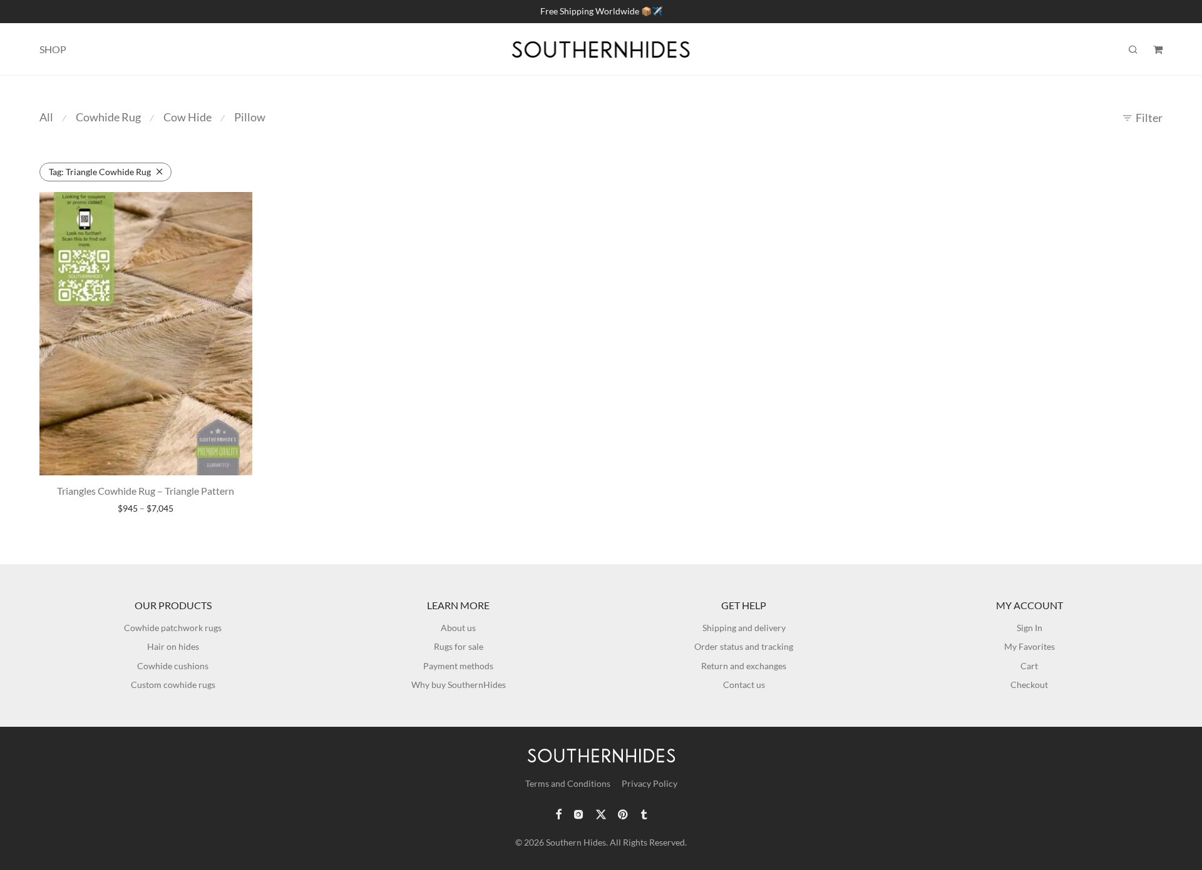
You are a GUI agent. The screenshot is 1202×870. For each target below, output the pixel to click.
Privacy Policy (649, 783)
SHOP (52, 49)
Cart (1029, 665)
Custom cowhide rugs (173, 684)
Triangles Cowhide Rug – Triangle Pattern (145, 491)
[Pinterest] (623, 813)
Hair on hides (173, 646)
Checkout (1029, 684)
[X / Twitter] (601, 813)
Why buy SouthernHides (458, 684)
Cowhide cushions (172, 665)
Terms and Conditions (567, 783)
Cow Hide (187, 117)
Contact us (744, 684)
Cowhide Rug (108, 117)
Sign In (1029, 627)
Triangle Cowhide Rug (100, 171)
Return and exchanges (743, 665)
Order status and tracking (743, 646)
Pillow (249, 117)
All (46, 117)
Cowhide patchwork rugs (173, 627)
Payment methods (458, 665)
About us (458, 627)
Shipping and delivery (744, 627)
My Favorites (1029, 646)
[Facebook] (558, 813)
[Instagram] (578, 813)
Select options (145, 508)
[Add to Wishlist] (237, 206)
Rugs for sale (458, 646)
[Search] (1133, 49)
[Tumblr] (643, 813)
